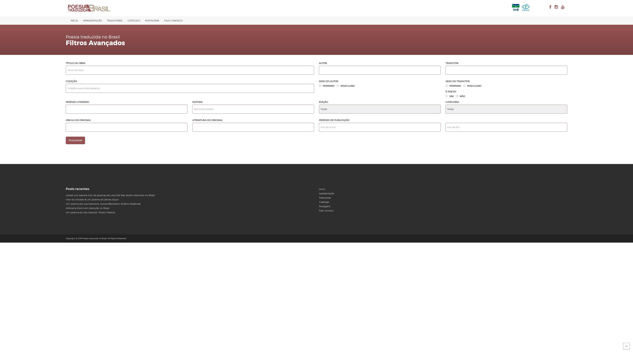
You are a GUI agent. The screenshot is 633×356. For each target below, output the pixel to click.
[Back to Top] (626, 346)
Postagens (152, 20)
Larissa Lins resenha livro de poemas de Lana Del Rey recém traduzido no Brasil (110, 195)
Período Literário (77, 102)
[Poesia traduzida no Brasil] (89, 8)
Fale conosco (173, 20)
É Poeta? (451, 91)
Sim (451, 96)
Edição (323, 102)
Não (462, 96)
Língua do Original (78, 120)
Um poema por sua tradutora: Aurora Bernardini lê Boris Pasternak (103, 203)
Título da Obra (75, 63)
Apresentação (92, 20)
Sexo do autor (328, 81)
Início (74, 20)
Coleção (71, 81)
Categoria (452, 102)
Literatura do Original (207, 120)
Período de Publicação (334, 120)
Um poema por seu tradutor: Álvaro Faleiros (90, 212)
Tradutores (115, 20)
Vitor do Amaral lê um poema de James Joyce (92, 199)
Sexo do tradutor (458, 81)
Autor (323, 63)
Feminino (328, 85)
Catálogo (134, 20)
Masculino (348, 85)
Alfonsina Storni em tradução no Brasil (87, 208)
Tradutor (452, 63)
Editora (197, 102)
